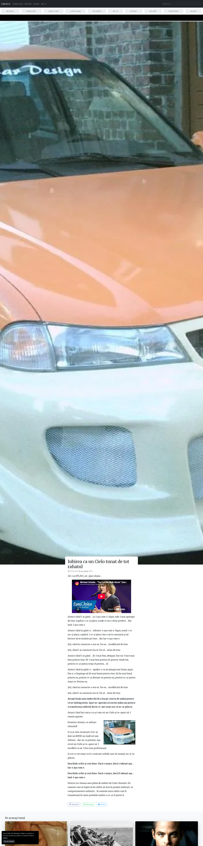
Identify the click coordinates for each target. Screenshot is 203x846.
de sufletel (97, 11)
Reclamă (28, 4)
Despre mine (18, 4)
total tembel (173, 11)
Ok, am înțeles (9, 841)
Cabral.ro (5, 3)
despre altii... (31, 11)
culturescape (75, 11)
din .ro (43, 4)
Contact (36, 4)
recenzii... (134, 11)
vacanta (193, 11)
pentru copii (53, 11)
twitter (103, 804)
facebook (75, 804)
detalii (5, 838)
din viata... (10, 11)
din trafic (153, 11)
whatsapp (89, 804)
